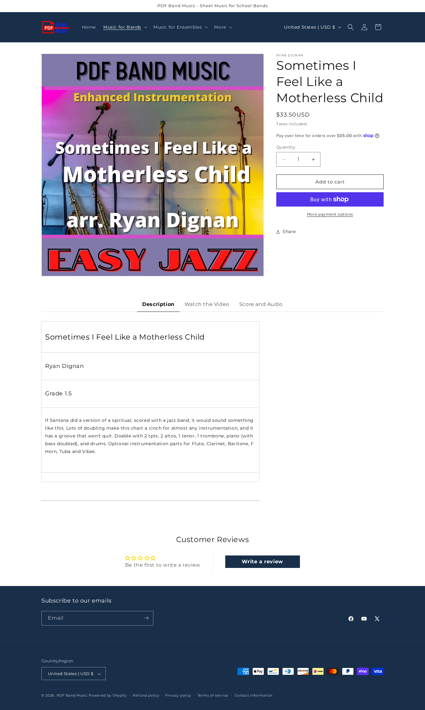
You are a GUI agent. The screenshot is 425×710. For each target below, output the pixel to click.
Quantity (285, 147)
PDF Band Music (72, 695)
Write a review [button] (262, 562)
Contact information (254, 695)
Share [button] (289, 231)
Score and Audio (261, 304)
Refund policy (146, 695)
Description (158, 304)
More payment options (330, 214)
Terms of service (213, 695)
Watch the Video (206, 304)
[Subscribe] (146, 618)
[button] (125, 27)
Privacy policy (178, 695)
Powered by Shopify (108, 695)
